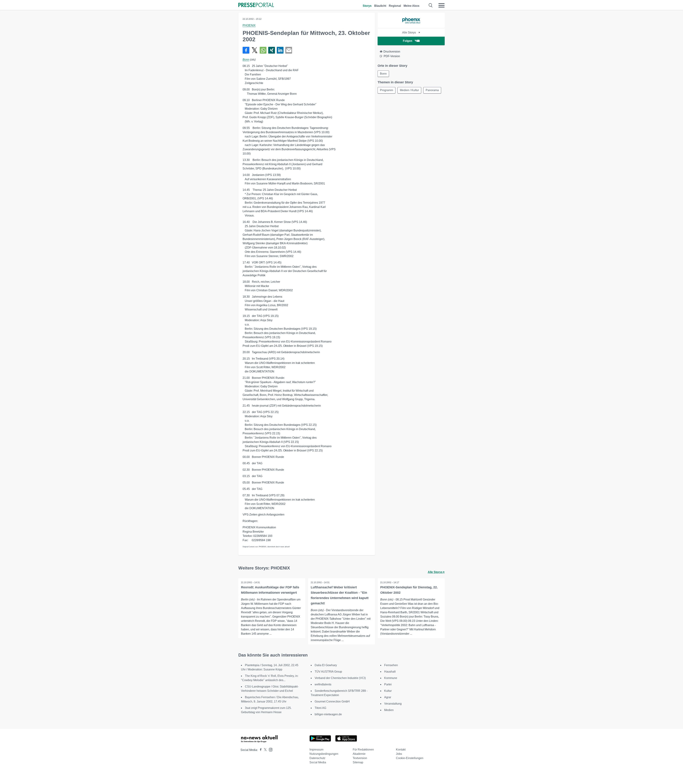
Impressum (316, 749)
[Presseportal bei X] (264, 749)
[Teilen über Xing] (271, 50)
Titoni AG (320, 707)
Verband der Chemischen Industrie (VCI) (340, 677)
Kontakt (401, 749)
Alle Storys (409, 32)
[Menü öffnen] (441, 5)
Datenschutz (317, 758)
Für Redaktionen (363, 749)
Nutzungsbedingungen (323, 753)
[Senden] (288, 50)
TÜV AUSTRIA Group (328, 671)
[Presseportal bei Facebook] (260, 749)
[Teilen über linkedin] (280, 50)
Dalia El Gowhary (326, 665)
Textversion (360, 758)
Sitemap (358, 762)
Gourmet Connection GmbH (332, 701)
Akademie (359, 753)
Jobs (399, 753)
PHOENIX (249, 25)
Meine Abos (411, 5)
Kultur (388, 690)
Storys (367, 5)
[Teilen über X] (254, 50)
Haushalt (390, 671)
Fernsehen (391, 665)
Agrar (387, 697)
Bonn (246, 59)
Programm (386, 90)
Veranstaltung (393, 703)
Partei (388, 684)
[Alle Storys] (411, 25)
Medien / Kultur (409, 90)
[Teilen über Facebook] (246, 50)
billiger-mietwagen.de (328, 714)
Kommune (390, 677)
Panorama (432, 90)
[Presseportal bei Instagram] (269, 749)
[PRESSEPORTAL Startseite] (256, 5)
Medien (389, 710)
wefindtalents (323, 684)
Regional (395, 5)
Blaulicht (380, 5)
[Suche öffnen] (430, 5)
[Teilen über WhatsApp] (263, 50)
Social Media (317, 762)
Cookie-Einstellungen (409, 758)
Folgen (407, 40)
